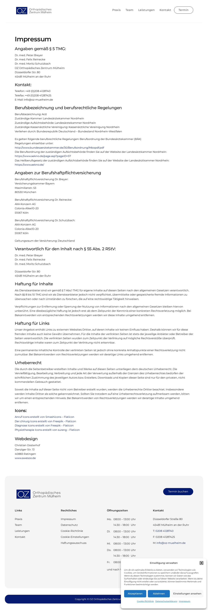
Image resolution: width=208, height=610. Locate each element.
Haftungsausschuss (73, 542)
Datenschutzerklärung (166, 601)
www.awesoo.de (25, 458)
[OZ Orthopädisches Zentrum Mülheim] (34, 14)
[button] (201, 563)
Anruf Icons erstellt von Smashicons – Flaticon (44, 416)
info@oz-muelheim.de (171, 542)
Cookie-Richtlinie (145, 601)
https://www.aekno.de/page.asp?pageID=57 (43, 156)
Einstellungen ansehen (187, 593)
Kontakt (165, 10)
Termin (184, 10)
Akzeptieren (135, 593)
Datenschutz (69, 524)
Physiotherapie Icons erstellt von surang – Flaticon (47, 429)
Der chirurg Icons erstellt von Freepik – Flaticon (45, 421)
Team (129, 10)
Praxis (116, 10)
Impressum (184, 601)
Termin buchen (178, 491)
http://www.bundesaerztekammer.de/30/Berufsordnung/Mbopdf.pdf (59, 147)
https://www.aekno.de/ (29, 164)
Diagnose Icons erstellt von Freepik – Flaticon (44, 425)
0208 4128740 (165, 530)
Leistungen (146, 10)
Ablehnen (159, 593)
